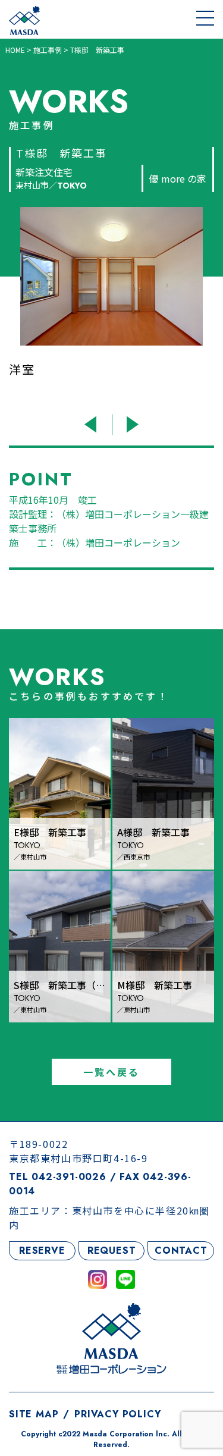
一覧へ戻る (111, 1072)
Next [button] (131, 424)
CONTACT (181, 1250)
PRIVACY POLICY (117, 1414)
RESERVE (42, 1250)
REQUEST (111, 1250)
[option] (113, 307)
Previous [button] (92, 424)
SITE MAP (33, 1414)
